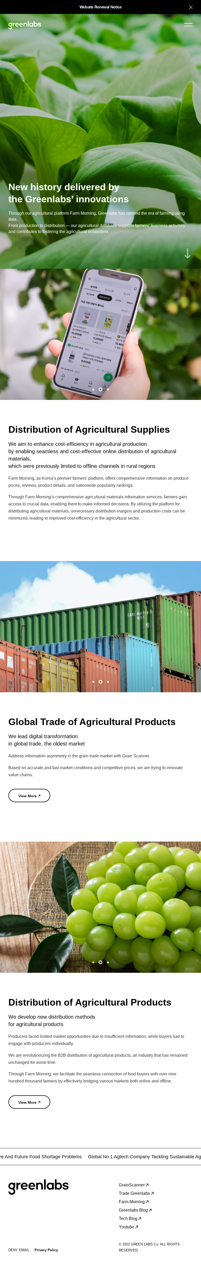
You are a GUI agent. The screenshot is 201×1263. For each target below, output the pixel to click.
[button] (93, 389)
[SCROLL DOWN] (188, 253)
